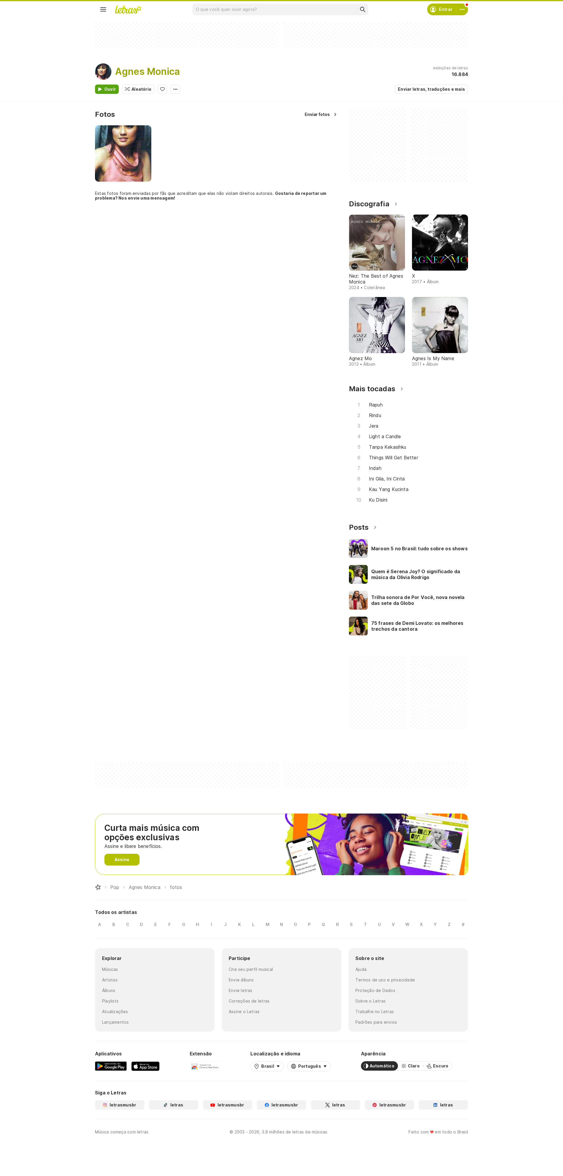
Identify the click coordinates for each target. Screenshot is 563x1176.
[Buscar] (362, 9)
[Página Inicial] (98, 887)
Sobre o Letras (370, 1000)
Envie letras (240, 990)
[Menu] (103, 9)
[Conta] (462, 9)
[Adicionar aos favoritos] (162, 89)
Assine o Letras (244, 1011)
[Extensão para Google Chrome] (205, 1066)
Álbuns (108, 990)
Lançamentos (115, 1022)
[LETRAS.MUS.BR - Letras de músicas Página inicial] (128, 9)
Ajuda (361, 969)
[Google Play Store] (111, 1066)
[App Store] (145, 1066)
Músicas (110, 969)
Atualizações (115, 1011)
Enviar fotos (317, 114)
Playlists (110, 1000)
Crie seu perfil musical (251, 969)
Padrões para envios (376, 1022)
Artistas (110, 979)
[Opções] (175, 89)
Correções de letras (249, 1000)
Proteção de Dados (375, 990)
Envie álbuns (241, 979)
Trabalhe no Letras (374, 1011)
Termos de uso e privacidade (385, 979)
